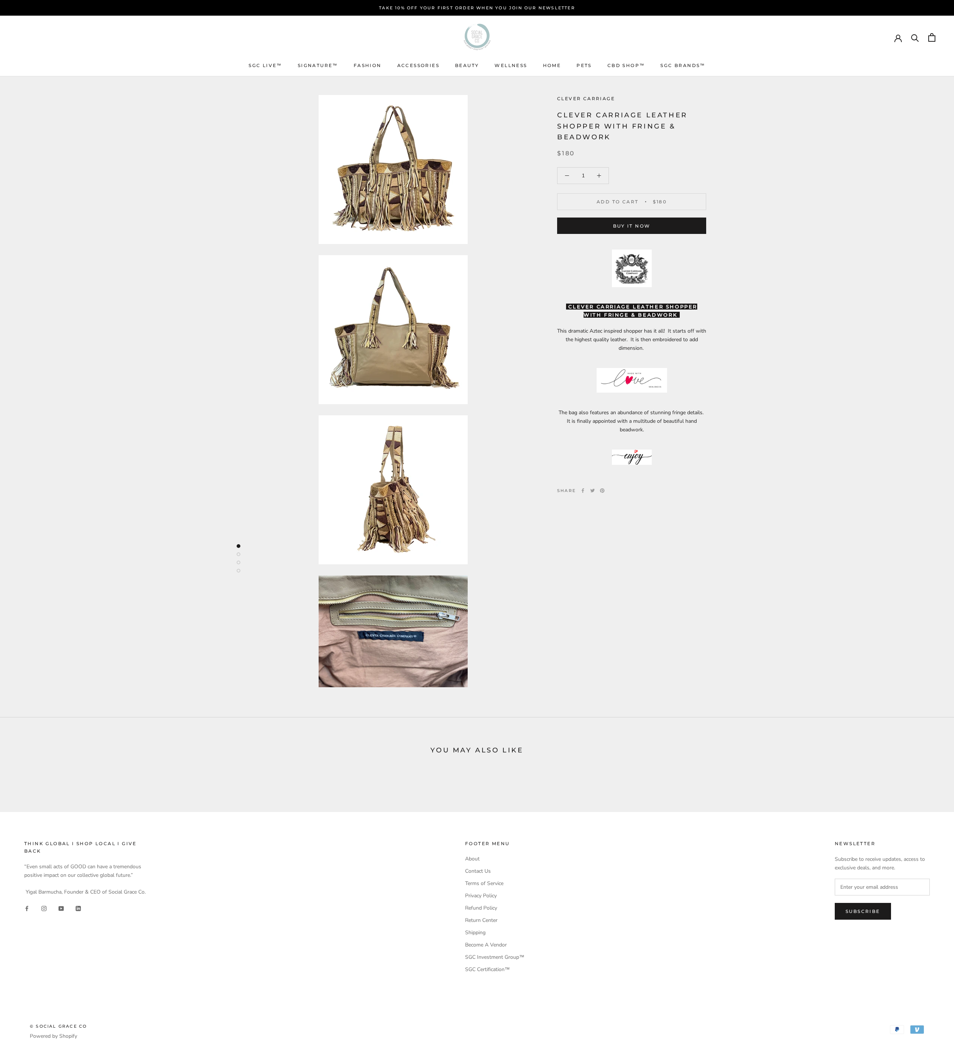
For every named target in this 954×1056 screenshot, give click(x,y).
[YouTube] (61, 908)
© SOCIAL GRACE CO (58, 1026)
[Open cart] (931, 37)
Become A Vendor (486, 944)
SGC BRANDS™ (682, 65)
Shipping (475, 932)
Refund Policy (481, 907)
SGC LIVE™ (265, 65)
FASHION (368, 65)
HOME (552, 65)
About (472, 858)
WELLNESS (511, 65)
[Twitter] (592, 490)
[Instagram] (44, 908)
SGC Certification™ (487, 969)
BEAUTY (467, 65)
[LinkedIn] (78, 908)
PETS (584, 65)
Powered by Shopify (53, 1036)
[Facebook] (583, 490)
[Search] (915, 37)
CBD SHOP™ (626, 65)
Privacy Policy (481, 895)
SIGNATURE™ (318, 65)
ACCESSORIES (418, 65)
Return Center (481, 920)
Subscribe (863, 911)
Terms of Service (484, 883)
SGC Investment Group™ (494, 957)
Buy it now (632, 226)
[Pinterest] (602, 490)
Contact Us (478, 871)
